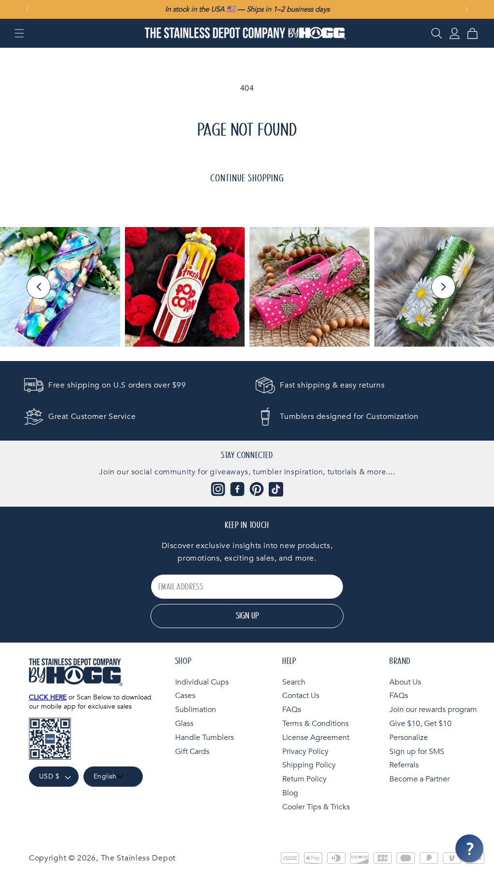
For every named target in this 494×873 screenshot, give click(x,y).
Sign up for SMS (416, 751)
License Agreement (315, 737)
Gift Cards (192, 751)
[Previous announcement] (27, 9)
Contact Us (300, 695)
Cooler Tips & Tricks (316, 807)
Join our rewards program (433, 709)
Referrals (404, 765)
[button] (19, 33)
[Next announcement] (466, 9)
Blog (290, 793)
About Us (405, 682)
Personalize (408, 737)
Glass (184, 723)
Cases (185, 695)
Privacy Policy (305, 751)
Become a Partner (419, 779)
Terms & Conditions (315, 723)
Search (293, 682)
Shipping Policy (309, 765)
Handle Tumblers (204, 737)
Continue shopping (247, 178)
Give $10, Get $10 (420, 723)
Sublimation (195, 709)
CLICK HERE (48, 697)
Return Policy (304, 779)
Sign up (247, 616)
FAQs (291, 709)
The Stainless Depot (138, 858)
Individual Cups (202, 682)
